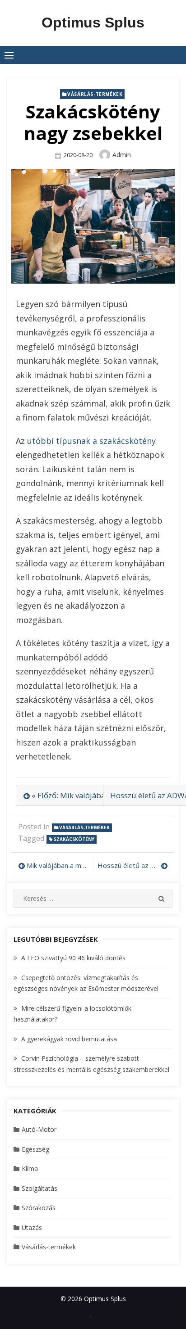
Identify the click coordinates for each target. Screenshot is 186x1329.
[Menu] (9, 55)
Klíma (30, 1168)
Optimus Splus (93, 22)
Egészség (35, 1149)
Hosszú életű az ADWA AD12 (133, 865)
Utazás (32, 1227)
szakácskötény (74, 839)
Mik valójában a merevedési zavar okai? (57, 865)
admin (121, 154)
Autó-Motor (39, 1129)
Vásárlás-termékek (94, 94)
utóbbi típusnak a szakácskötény (91, 440)
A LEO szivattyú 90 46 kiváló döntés (73, 958)
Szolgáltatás (39, 1188)
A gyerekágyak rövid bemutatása (69, 1039)
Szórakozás (39, 1207)
